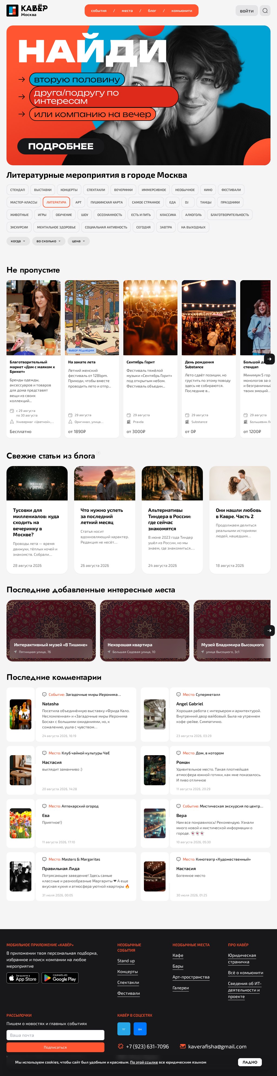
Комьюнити (182, 10)
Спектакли (128, 982)
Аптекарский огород (73, 806)
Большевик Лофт (263, 422)
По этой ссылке (144, 1062)
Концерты (127, 971)
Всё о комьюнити (245, 972)
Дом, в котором (203, 753)
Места (127, 10)
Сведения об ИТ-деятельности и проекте (245, 990)
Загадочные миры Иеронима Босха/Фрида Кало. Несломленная (83, 694)
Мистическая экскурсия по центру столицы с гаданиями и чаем (222, 806)
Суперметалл (201, 694)
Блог (152, 10)
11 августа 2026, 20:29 (193, 788)
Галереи (181, 987)
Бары (178, 965)
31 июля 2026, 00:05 (57, 895)
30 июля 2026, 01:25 (191, 895)
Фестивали (128, 993)
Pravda (138, 422)
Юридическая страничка (242, 958)
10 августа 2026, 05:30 (193, 842)
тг (124, 1029)
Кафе (178, 955)
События (99, 10)
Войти (247, 11)
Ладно (250, 1062)
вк (140, 1029)
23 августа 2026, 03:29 (194, 735)
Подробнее (61, 146)
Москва (28, 14)
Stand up (126, 960)
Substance (199, 422)
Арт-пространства (191, 976)
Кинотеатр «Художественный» (217, 859)
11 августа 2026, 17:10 (58, 842)
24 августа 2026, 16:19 (59, 735)
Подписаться (55, 1047)
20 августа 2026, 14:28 (59, 788)
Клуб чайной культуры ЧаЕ (79, 753)
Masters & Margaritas (74, 859)
